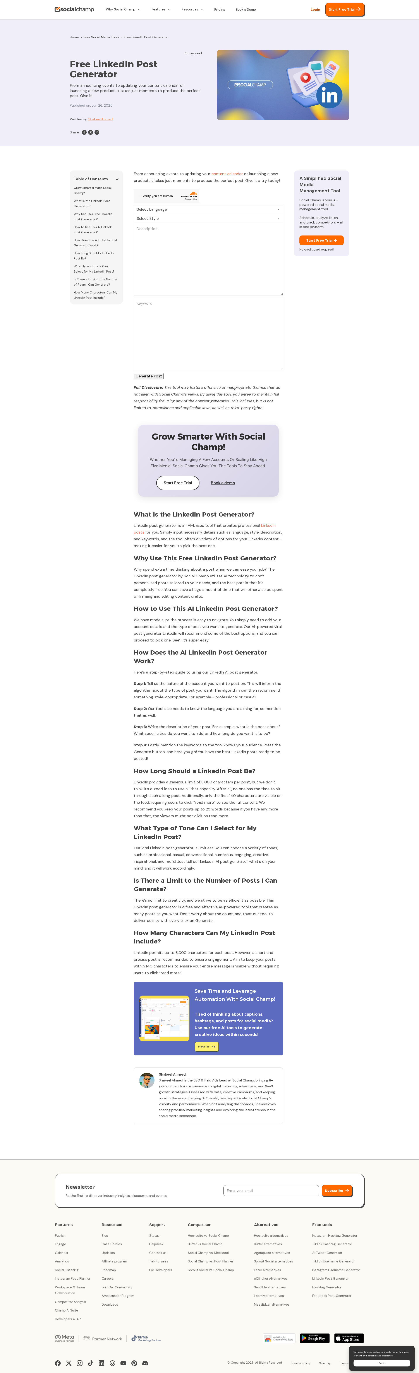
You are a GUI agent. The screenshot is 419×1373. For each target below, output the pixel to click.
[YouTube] (123, 1363)
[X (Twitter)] (69, 1363)
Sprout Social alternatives (273, 1261)
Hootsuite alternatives (271, 1235)
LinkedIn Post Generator (330, 1278)
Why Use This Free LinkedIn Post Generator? (93, 216)
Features (158, 9)
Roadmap (109, 1270)
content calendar (227, 173)
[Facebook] (84, 132)
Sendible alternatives (270, 1287)
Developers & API (68, 1319)
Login (315, 9)
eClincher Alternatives (271, 1278)
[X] (90, 132)
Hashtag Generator (326, 1287)
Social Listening (67, 1270)
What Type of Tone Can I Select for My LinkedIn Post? (94, 268)
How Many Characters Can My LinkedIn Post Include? (95, 295)
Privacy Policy (300, 1363)
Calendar (61, 1253)
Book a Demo (246, 9)
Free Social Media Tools (101, 37)
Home (74, 37)
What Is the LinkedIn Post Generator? (92, 203)
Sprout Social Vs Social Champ (211, 1270)
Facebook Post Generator (331, 1296)
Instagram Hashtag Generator (334, 1235)
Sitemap (325, 1363)
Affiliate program (114, 1261)
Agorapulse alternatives (272, 1253)
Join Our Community (117, 1287)
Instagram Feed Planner (72, 1278)
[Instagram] (79, 1363)
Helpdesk (156, 1244)
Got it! (382, 1363)
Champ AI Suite (66, 1310)
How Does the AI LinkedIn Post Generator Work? (95, 242)
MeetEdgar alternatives (272, 1304)
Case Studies (112, 1244)
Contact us (158, 1253)
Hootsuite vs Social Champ (208, 1235)
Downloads (110, 1304)
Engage (60, 1244)
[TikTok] (90, 1363)
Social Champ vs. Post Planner (210, 1261)
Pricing (219, 9)
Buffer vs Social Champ (205, 1244)
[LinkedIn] (96, 132)
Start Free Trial (342, 9)
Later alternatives (267, 1270)
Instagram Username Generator (336, 1270)
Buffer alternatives (268, 1244)
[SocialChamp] (74, 9)
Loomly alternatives (269, 1296)
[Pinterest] (134, 1363)
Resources (190, 9)
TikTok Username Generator (333, 1261)
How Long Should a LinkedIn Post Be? (94, 255)
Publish (60, 1235)
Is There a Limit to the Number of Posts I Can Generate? (95, 282)
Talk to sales (158, 1261)
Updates (108, 1253)
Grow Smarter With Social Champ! (93, 190)
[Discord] (145, 1363)
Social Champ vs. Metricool (208, 1253)
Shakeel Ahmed (100, 119)
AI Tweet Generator (327, 1253)
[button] (96, 179)
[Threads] (112, 1363)
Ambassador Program (118, 1296)
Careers (108, 1278)
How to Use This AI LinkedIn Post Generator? (93, 229)
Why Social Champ (120, 9)
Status (154, 1235)
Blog (105, 1235)
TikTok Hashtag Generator (332, 1244)
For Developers (160, 1270)
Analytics (62, 1261)
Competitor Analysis (70, 1302)
